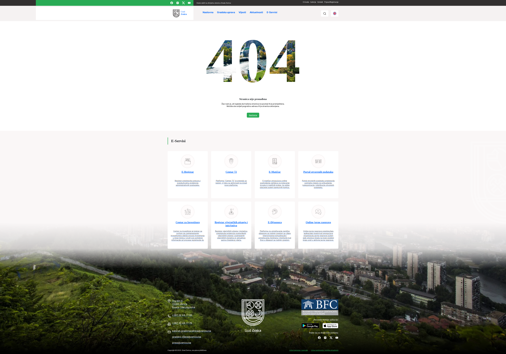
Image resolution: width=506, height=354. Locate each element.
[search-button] (324, 13)
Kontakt (320, 2)
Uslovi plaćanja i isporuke (298, 350)
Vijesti (242, 12)
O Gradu (306, 2)
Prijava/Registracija (331, 2)
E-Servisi (272, 12)
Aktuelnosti (256, 12)
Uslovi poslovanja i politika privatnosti (324, 350)
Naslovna (208, 12)
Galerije (313, 2)
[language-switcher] (334, 13)
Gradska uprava (226, 12)
